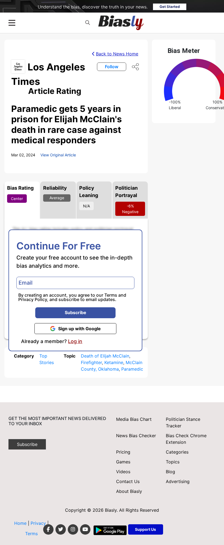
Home (20, 523)
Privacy (39, 523)
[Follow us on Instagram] (73, 529)
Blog (170, 471)
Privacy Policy (32, 299)
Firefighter (91, 362)
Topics (172, 461)
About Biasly (129, 491)
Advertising (178, 481)
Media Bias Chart (134, 419)
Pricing (123, 452)
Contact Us (128, 481)
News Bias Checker (136, 435)
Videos (123, 471)
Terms (110, 295)
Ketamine (113, 362)
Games (123, 461)
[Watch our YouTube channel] (85, 529)
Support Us (145, 529)
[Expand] (11, 23)
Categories (177, 452)
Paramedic (132, 369)
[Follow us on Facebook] (48, 529)
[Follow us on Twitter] (60, 529)
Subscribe (75, 312)
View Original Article (58, 155)
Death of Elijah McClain (105, 356)
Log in (75, 341)
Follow (111, 66)
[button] (87, 22)
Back (117, 53)
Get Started (170, 6)
